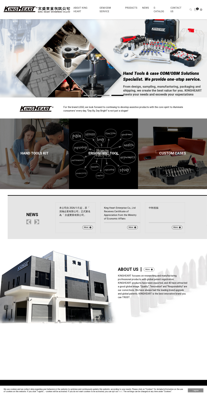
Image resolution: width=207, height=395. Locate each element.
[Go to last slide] (28, 221)
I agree (196, 390)
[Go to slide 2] (103, 95)
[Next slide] (36, 221)
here (120, 391)
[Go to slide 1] (89, 95)
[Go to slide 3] (117, 95)
